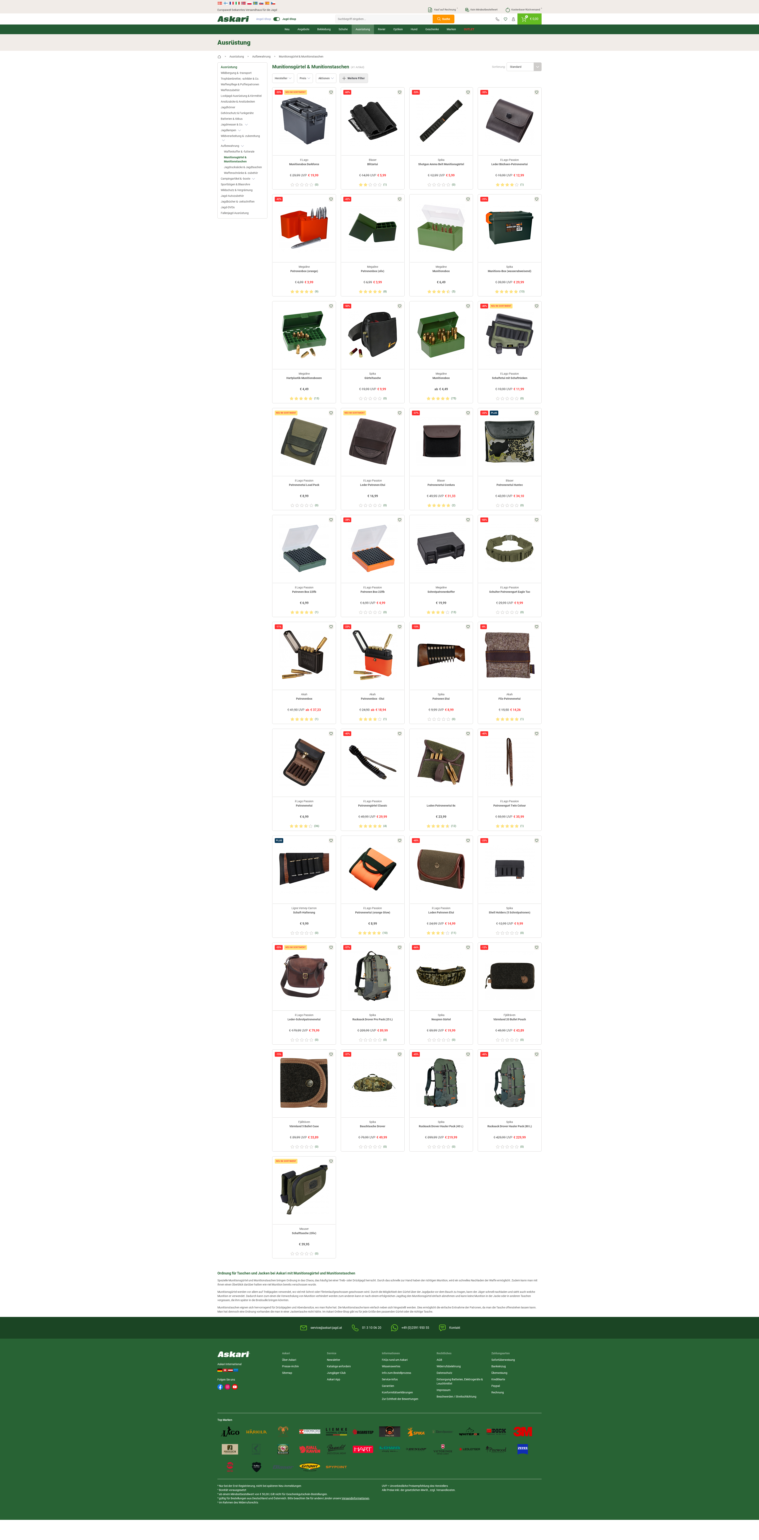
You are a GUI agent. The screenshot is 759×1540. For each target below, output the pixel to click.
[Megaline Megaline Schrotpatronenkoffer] (441, 548)
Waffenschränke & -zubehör (241, 172)
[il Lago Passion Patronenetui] (304, 762)
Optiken (398, 29)
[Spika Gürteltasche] (372, 335)
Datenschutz (444, 1372)
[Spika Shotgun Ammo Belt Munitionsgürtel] (441, 121)
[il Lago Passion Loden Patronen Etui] (441, 869)
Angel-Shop (263, 19)
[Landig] (256, 1449)
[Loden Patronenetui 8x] (441, 762)
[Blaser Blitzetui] (372, 121)
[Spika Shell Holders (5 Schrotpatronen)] (509, 869)
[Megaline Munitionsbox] (441, 228)
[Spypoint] (336, 1467)
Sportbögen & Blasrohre (235, 184)
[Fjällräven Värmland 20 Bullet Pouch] (509, 976)
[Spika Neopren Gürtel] (441, 976)
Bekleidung (324, 29)
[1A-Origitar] (389, 1431)
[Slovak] (261, 3)
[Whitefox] (469, 1431)
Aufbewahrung (230, 145)
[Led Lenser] (469, 1449)
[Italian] (238, 3)
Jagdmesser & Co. (232, 124)
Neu (287, 29)
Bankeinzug (498, 1366)
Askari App (333, 1379)
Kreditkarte (498, 1379)
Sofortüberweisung (503, 1359)
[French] (232, 3)
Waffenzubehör (230, 90)
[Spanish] (267, 3)
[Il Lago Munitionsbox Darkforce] (304, 121)
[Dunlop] (416, 1449)
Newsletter (333, 1359)
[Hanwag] (230, 1467)
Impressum (443, 1390)
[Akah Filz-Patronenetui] (509, 655)
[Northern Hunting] (256, 1467)
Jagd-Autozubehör (232, 195)
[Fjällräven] (309, 1449)
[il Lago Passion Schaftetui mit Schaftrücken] (509, 335)
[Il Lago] (230, 1431)
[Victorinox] (442, 1449)
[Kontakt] (497, 19)
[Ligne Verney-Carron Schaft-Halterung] (304, 869)
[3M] (522, 1431)
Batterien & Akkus (232, 118)
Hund (414, 29)
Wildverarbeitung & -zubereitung (240, 136)
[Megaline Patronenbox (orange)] (304, 228)
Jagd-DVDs (228, 207)
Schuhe (343, 29)
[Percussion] (230, 1449)
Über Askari (289, 1359)
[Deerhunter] (442, 1431)
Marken (451, 29)
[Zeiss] (522, 1449)
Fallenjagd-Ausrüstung (235, 213)
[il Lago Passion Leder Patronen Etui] (372, 442)
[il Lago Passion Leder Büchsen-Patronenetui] (509, 121)
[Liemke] (336, 1431)
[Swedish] (255, 3)
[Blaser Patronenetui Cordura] (441, 442)
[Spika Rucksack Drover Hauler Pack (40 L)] (441, 1083)
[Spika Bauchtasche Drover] (372, 1083)
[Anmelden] (513, 19)
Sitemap (287, 1372)
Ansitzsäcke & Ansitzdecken (238, 101)
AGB (439, 1359)
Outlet (469, 29)
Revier (381, 29)
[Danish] (220, 3)
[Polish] (249, 3)
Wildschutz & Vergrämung (237, 190)
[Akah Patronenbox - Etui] (372, 655)
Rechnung (497, 1392)
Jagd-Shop (289, 19)
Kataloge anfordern (339, 1366)
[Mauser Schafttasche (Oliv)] (304, 1190)
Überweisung (499, 1372)
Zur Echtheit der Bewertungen (400, 1399)
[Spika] (416, 1431)
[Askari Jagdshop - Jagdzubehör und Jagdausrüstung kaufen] (233, 19)
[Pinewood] (496, 1449)
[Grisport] (309, 1467)
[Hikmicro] (309, 1431)
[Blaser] (283, 1467)
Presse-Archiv (290, 1366)
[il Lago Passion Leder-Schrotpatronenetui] (304, 976)
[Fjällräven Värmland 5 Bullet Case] (304, 1083)
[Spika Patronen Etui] (441, 655)
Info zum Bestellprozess (396, 1372)
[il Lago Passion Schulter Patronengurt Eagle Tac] (509, 548)
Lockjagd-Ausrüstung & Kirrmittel (241, 95)
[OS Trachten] (283, 1449)
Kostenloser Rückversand (526, 9)
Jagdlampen (229, 130)
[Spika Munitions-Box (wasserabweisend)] (509, 228)
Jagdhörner (228, 107)
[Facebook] (220, 1387)
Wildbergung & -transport (236, 72)
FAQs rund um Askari (395, 1359)
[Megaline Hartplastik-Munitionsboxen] (304, 335)
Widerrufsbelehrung (449, 1366)
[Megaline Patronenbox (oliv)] (372, 228)
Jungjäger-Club (336, 1372)
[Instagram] (227, 1387)
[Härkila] (256, 1431)
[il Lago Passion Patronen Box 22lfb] (304, 548)
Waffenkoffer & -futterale (239, 151)
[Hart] (363, 1449)
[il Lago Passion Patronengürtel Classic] (372, 762)
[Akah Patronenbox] (304, 655)
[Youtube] (235, 1387)
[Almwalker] (283, 1431)
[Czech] (273, 3)
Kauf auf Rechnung (445, 9)
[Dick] (496, 1431)
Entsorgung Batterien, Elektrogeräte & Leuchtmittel (460, 1381)
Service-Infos (390, 1379)
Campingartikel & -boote (236, 178)
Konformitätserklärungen (397, 1392)
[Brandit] (336, 1449)
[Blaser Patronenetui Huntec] (509, 442)
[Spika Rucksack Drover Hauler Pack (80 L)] (509, 1083)
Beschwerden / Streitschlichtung (456, 1396)
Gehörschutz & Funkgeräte (237, 113)
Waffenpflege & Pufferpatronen (240, 84)
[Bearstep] (363, 1431)
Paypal (495, 1385)
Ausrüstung (363, 29)
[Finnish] (226, 3)
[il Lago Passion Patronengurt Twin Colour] (509, 762)
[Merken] (505, 19)
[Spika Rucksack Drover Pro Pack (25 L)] (372, 976)
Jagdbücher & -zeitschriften (238, 201)
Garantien (388, 1385)
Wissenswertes (391, 1366)
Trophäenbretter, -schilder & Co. (240, 78)
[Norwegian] (243, 3)
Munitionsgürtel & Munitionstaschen (235, 159)
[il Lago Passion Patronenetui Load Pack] (304, 442)
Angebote (303, 29)
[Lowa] (389, 1449)
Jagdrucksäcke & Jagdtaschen (243, 167)
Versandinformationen (355, 1498)
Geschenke (432, 29)
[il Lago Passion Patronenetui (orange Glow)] (372, 869)
